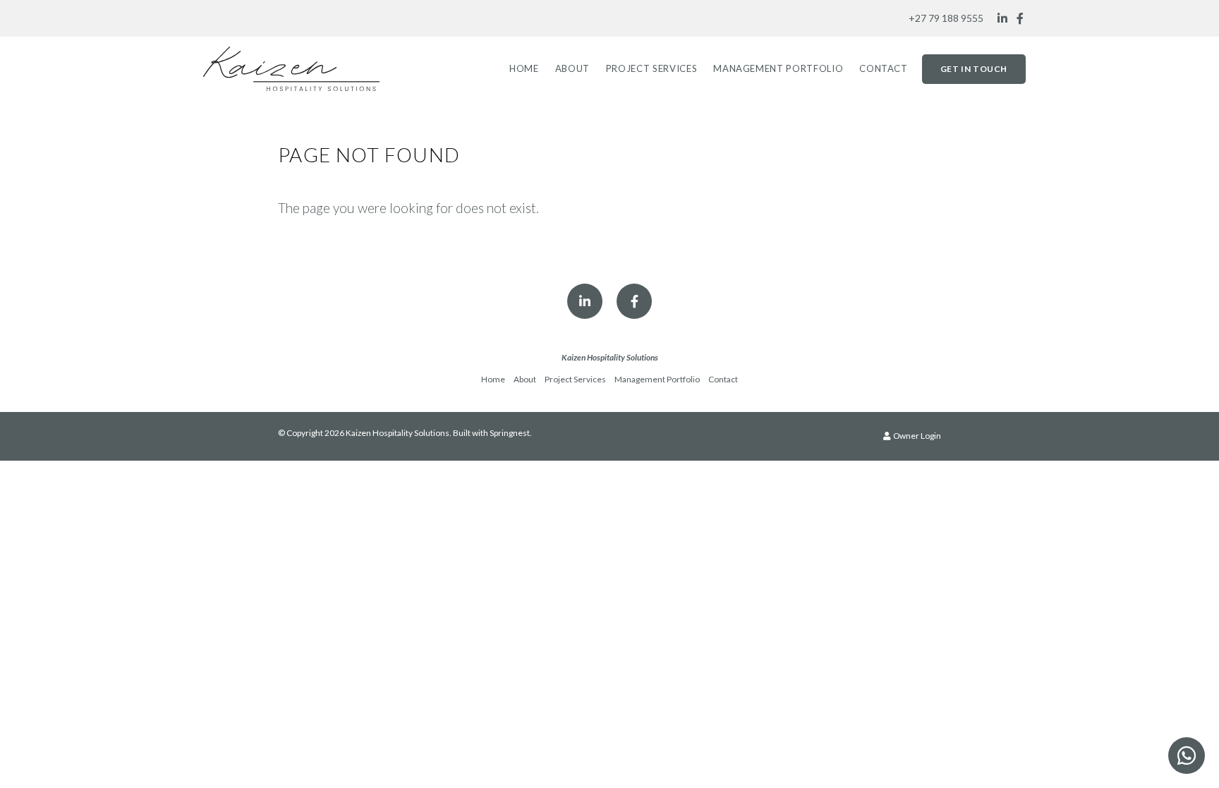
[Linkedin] (1002, 18)
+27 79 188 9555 (946, 18)
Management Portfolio (778, 68)
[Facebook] (1020, 18)
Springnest (510, 433)
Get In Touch (973, 68)
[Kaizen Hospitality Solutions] (291, 67)
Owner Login (916, 435)
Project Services (651, 68)
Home (524, 68)
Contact (883, 68)
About (572, 68)
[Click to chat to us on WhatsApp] (1186, 755)
